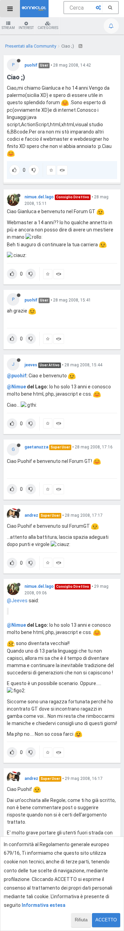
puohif (31, 65)
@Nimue (16, 386)
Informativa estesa (43, 905)
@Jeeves (17, 600)
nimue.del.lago (39, 197)
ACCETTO (106, 919)
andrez (31, 515)
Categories (48, 28)
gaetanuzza (36, 447)
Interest (26, 28)
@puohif (16, 375)
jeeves (30, 365)
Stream (8, 28)
